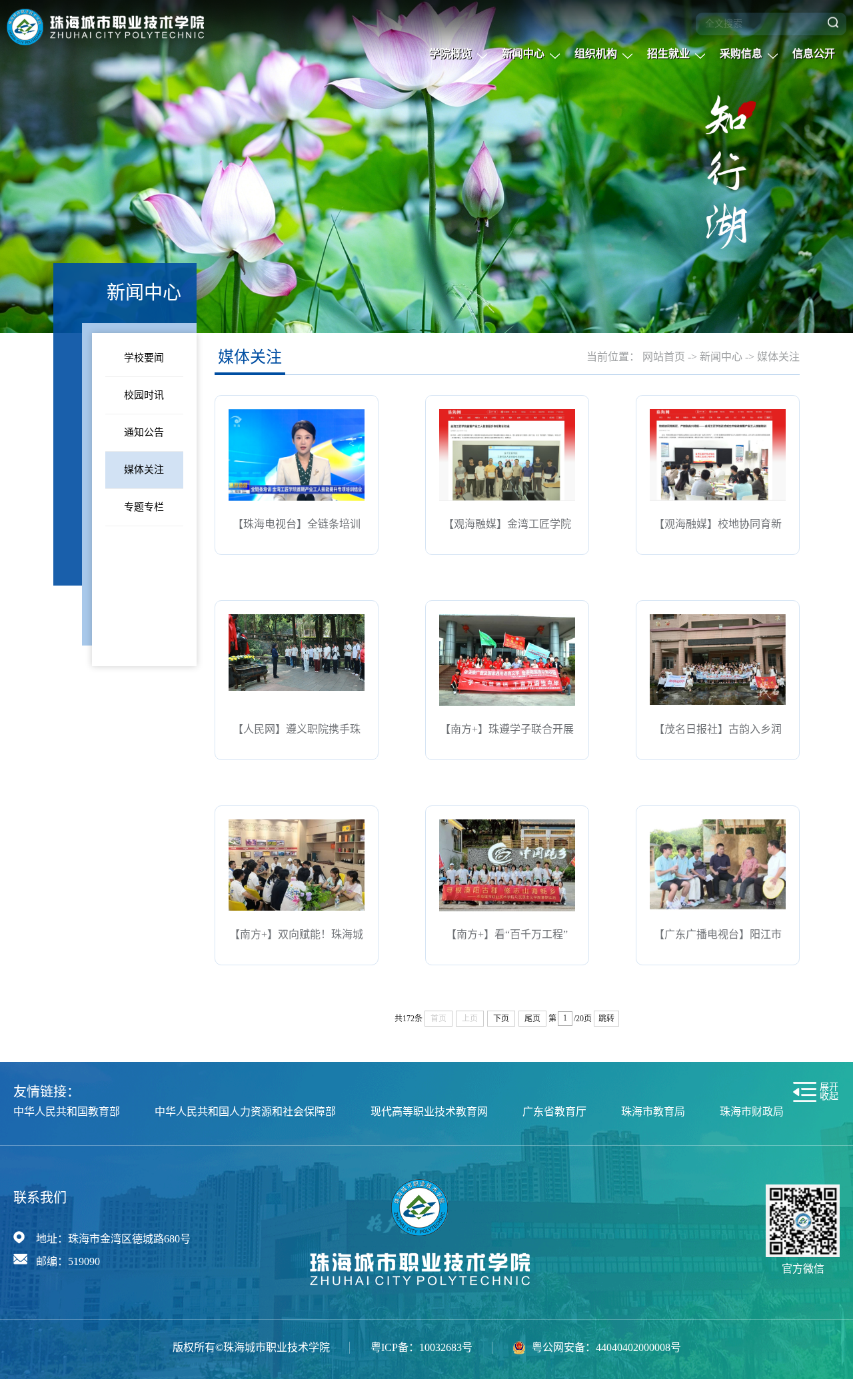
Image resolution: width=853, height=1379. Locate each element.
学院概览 (450, 53)
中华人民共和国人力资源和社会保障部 (245, 1111)
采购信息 (741, 53)
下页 (501, 1018)
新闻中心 (523, 53)
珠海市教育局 (653, 1111)
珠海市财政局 (752, 1111)
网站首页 (663, 356)
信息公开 (813, 53)
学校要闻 (144, 357)
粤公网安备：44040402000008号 (606, 1347)
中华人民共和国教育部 (66, 1111)
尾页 (532, 1018)
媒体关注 (144, 469)
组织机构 (595, 53)
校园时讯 (144, 395)
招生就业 (668, 53)
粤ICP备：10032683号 (421, 1347)
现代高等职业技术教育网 (429, 1111)
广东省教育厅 (554, 1111)
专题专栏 (144, 507)
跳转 (606, 1018)
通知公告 (144, 432)
